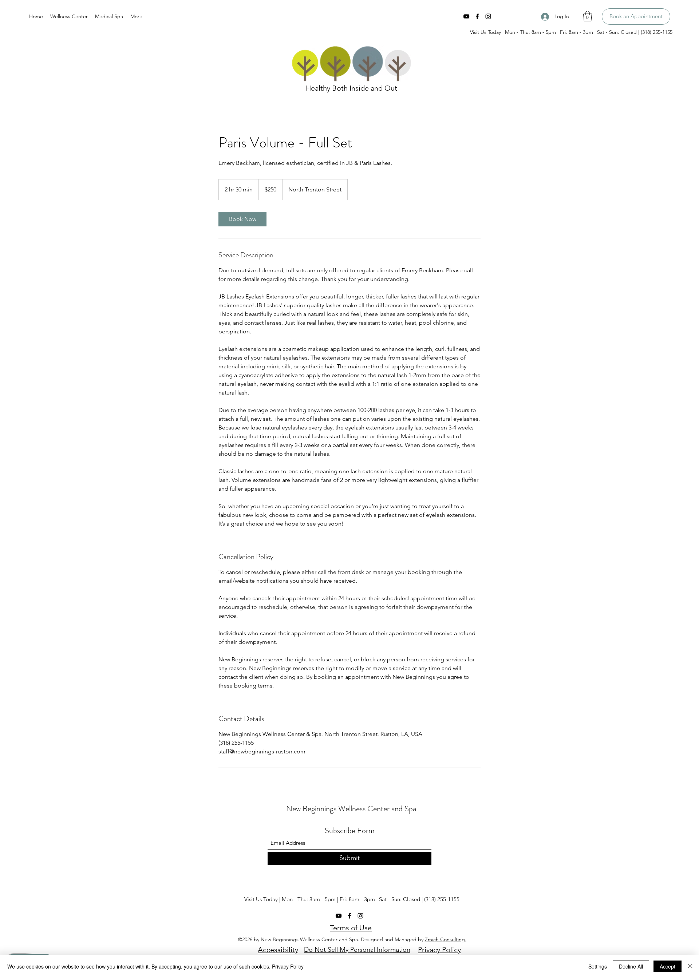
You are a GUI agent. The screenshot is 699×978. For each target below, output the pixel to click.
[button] (587, 16)
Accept (667, 966)
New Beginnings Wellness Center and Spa (351, 808)
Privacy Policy (288, 966)
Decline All (631, 966)
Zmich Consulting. (445, 939)
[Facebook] (477, 16)
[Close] (690, 966)
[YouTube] (466, 16)
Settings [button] (597, 966)
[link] (242, 219)
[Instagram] (488, 16)
